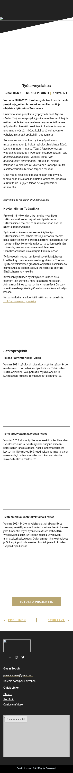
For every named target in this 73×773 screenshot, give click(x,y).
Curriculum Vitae (13, 704)
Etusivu (7, 694)
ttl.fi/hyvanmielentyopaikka (19, 301)
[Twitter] (22, 657)
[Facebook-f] (10, 657)
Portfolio (8, 699)
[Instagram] (16, 657)
